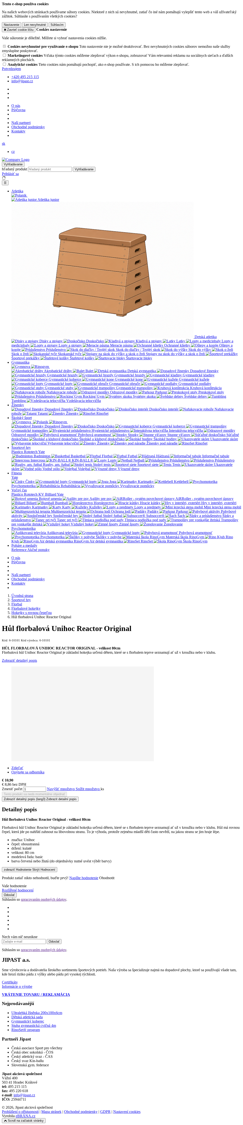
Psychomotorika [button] (23, 528)
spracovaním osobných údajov (43, 899)
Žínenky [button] (17, 405)
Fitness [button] (16, 473)
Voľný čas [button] (19, 490)
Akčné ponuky (38, 550)
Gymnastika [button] (20, 362)
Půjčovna (18, 110)
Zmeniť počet (12, 789)
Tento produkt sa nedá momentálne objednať (34, 794)
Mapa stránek (51, 1112)
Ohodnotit (106, 878)
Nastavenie (11, 24)
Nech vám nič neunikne (19, 937)
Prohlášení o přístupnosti (20, 1112)
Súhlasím (57, 24)
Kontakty (18, 131)
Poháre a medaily (24, 545)
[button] (3, 143)
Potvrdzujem (11, 69)
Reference (19, 550)
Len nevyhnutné (35, 24)
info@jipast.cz (24, 1095)
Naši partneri (21, 123)
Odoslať (9, 895)
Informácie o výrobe (17, 986)
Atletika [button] (17, 191)
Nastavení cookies (126, 1112)
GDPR (105, 1112)
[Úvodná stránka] (15, 160)
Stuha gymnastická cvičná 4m (33, 1026)
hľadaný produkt (14, 169)
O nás (15, 106)
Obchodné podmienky (28, 127)
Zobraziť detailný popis (19, 660)
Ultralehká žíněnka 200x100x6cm (36, 1013)
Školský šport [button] (21, 418)
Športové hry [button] (21, 448)
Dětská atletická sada (27, 1017)
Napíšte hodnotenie (83, 878)
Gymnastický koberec (27, 1021)
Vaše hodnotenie (14, 886)
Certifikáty (10, 982)
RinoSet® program (25, 1030)
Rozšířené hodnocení (17, 890)
